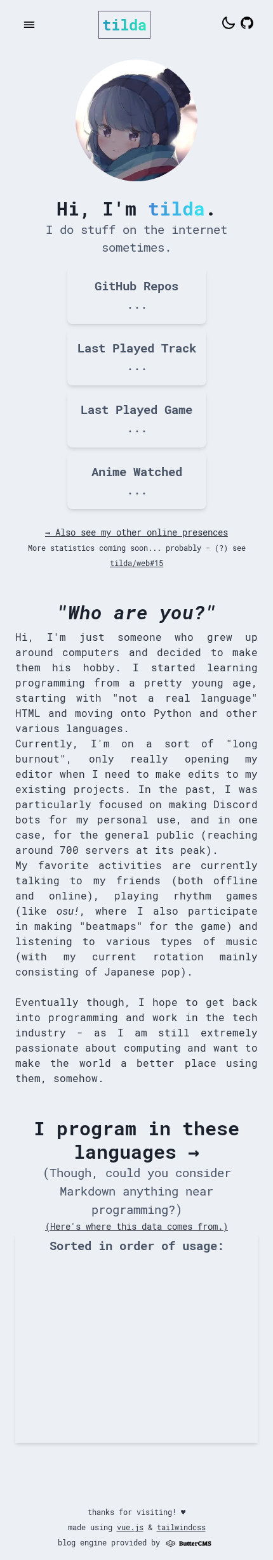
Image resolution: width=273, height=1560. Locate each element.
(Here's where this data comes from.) (136, 1226)
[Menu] (29, 25)
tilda (124, 25)
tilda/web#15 (136, 563)
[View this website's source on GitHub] (247, 24)
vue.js (130, 1527)
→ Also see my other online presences (136, 532)
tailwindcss (181, 1527)
